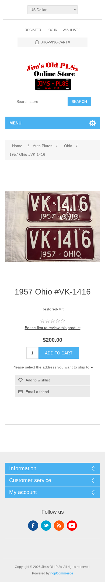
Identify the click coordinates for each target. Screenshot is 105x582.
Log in (52, 30)
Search (79, 101)
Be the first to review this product (52, 328)
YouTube (72, 525)
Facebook (33, 525)
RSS (59, 525)
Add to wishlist (38, 380)
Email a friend (37, 392)
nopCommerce (61, 573)
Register (33, 30)
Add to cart (58, 353)
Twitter (46, 525)
